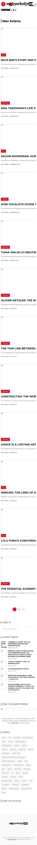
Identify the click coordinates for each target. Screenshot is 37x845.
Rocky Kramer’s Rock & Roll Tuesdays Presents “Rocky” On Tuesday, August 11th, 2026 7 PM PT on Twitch (21, 687)
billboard (17, 737)
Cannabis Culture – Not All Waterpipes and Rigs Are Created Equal (19, 644)
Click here (14, 723)
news (9, 769)
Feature (4, 749)
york (3, 792)
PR (12, 773)
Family (24, 745)
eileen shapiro (20, 741)
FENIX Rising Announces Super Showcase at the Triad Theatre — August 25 (21, 677)
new (3, 769)
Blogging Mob (28, 737)
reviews (13, 777)
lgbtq (20, 761)
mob (26, 761)
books (11, 741)
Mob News (5, 103)
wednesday (24, 784)
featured (13, 749)
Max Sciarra (5, 68)
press (18, 773)
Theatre (4, 199)
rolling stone (6, 781)
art (10, 737)
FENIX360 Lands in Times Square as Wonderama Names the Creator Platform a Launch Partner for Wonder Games (20, 653)
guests (30, 749)
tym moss (15, 784)
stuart (24, 781)
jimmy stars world (8, 761)
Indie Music (5, 753)
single (17, 781)
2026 (4, 737)
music (28, 765)
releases (5, 777)
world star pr (26, 788)
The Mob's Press (11, 839)
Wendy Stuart (13, 788)
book (3, 741)
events (17, 745)
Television (5, 784)
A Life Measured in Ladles (18, 669)
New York (17, 769)
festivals (22, 749)
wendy (4, 788)
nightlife (27, 769)
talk (30, 781)
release (25, 773)
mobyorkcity (6, 765)
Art (3, 55)
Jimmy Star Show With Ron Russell (13, 757)
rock (20, 777)
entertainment (7, 745)
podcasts (5, 773)
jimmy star (16, 753)
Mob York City (18, 765)
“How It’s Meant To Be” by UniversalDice (19, 662)
